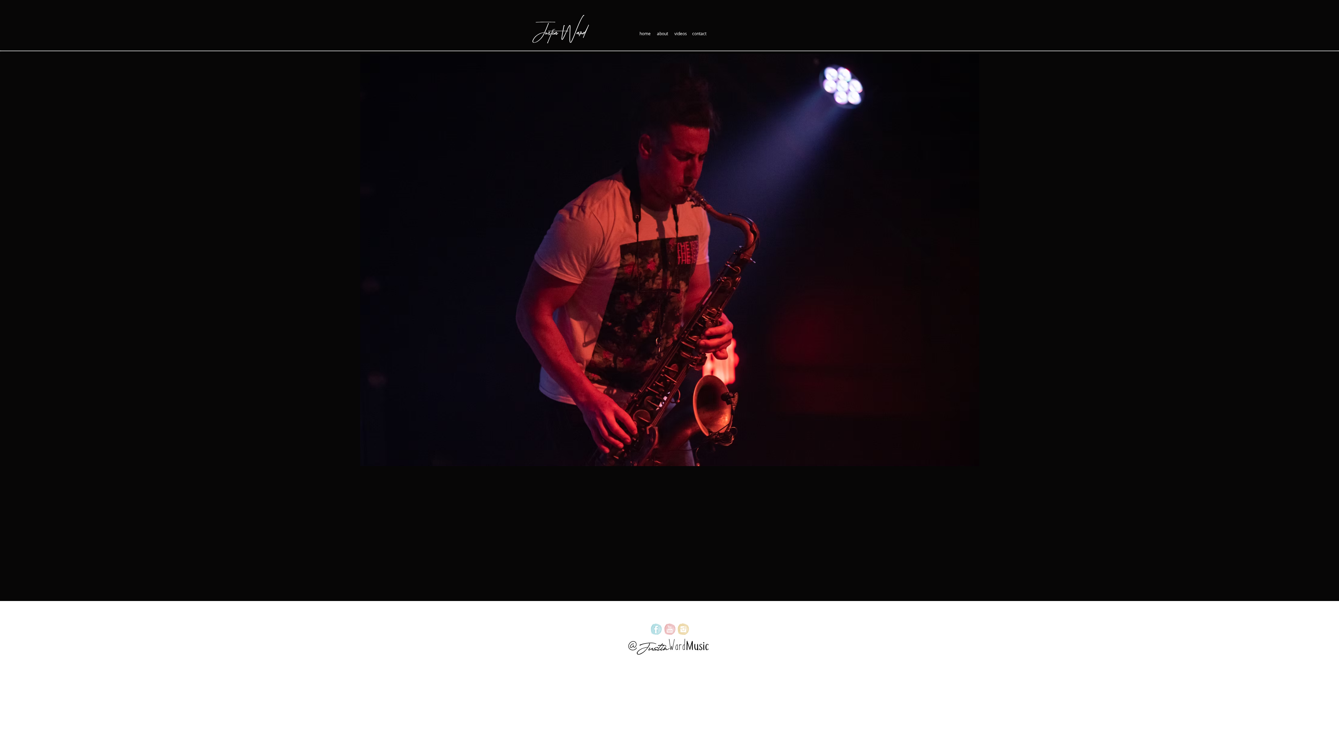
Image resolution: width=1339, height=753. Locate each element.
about (662, 33)
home (645, 33)
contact (699, 33)
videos (680, 33)
